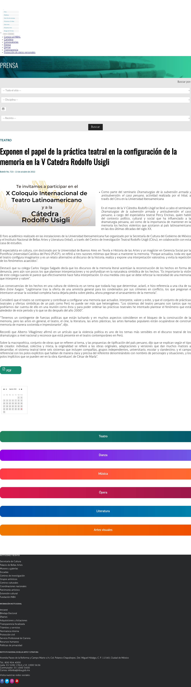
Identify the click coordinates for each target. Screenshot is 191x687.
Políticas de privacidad (11, 645)
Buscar (95, 127)
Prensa (7, 45)
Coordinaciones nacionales (13, 586)
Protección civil (7, 635)
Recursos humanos (9, 642)
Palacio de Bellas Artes (11, 565)
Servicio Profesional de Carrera (15, 638)
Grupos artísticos (8, 579)
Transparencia (11, 50)
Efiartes (3, 617)
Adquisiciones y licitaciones (13, 621)
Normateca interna (9, 631)
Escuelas (4, 572)
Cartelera (8, 39)
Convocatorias (11, 42)
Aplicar (5, 34)
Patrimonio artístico (10, 590)
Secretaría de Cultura (10, 561)
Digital (7, 47)
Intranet (4, 610)
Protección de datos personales (19, 52)
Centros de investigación (12, 576)
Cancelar (11, 34)
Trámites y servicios (10, 628)
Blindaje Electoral (8, 613)
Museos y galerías (9, 569)
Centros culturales (9, 583)
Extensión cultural (9, 594)
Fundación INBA (8, 597)
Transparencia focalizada (12, 624)
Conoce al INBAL (12, 37)
